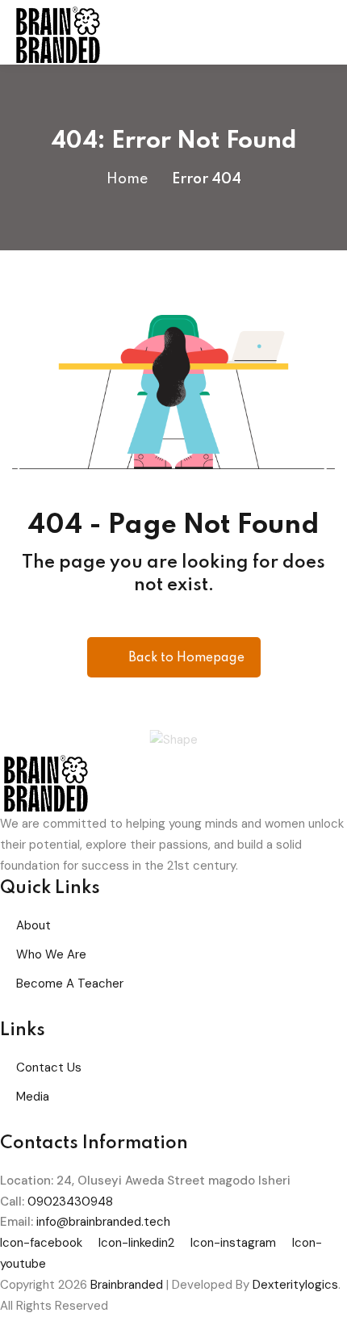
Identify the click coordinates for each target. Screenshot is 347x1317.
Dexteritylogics (295, 1285)
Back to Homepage (186, 658)
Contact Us (49, 1067)
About (33, 925)
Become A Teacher (69, 983)
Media (32, 1096)
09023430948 (70, 1201)
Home (127, 179)
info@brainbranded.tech (103, 1222)
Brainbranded (126, 1285)
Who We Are (51, 954)
